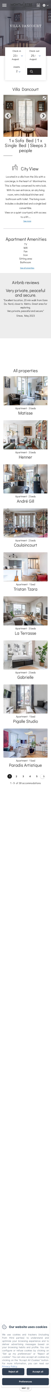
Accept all (37, 1371)
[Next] (43, 116)
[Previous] (8, 116)
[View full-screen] (44, 98)
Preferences (25, 1381)
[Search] (34, 71)
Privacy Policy (9, 1366)
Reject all (13, 1371)
